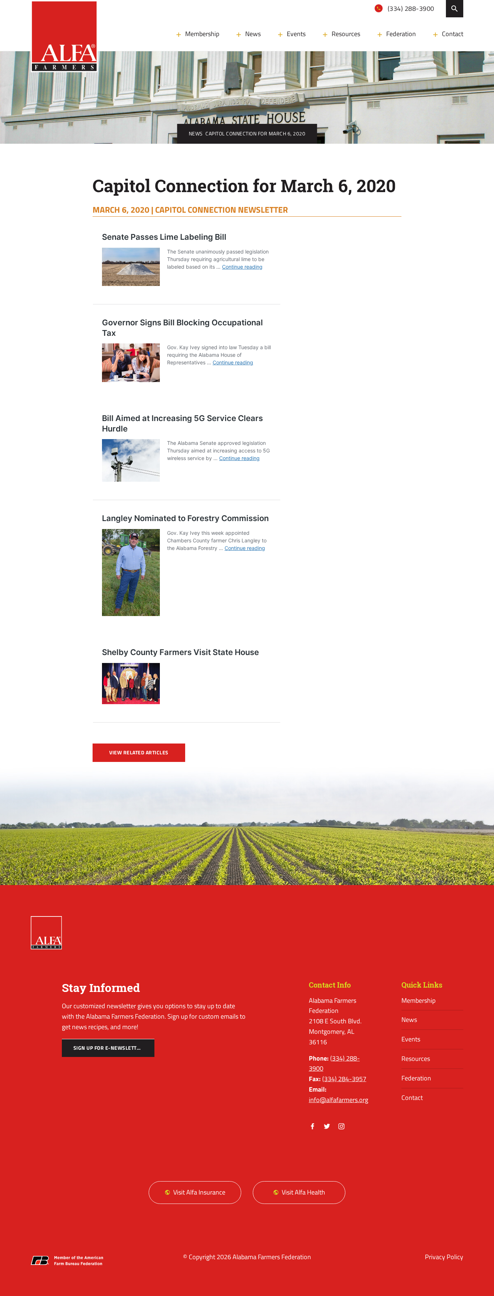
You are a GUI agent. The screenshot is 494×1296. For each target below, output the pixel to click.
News (253, 34)
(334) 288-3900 (410, 8)
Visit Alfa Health (303, 1192)
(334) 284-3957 (344, 1079)
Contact (452, 34)
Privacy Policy (444, 1257)
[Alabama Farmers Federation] (46, 932)
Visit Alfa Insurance (199, 1192)
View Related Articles (139, 753)
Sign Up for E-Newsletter (108, 1048)
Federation (401, 34)
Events (296, 34)
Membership (202, 34)
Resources (346, 34)
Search (454, 8)
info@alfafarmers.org (338, 1100)
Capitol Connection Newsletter (221, 209)
